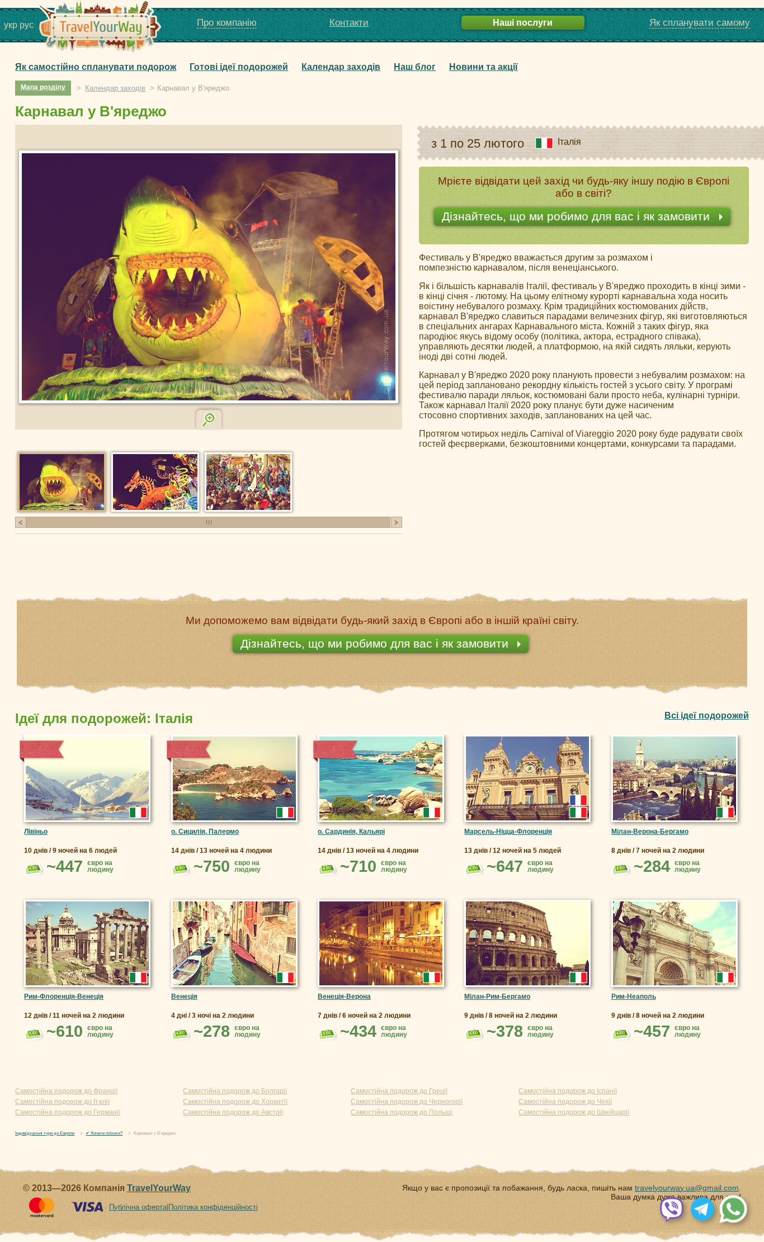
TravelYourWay (159, 1188)
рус (27, 25)
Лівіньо (36, 831)
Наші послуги (523, 22)
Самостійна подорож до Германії (67, 1112)
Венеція (184, 996)
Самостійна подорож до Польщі (401, 1112)
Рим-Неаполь (633, 996)
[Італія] (138, 812)
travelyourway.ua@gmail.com (687, 1187)
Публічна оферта (138, 1207)
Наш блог (415, 67)
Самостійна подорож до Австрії (233, 1112)
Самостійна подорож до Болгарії (235, 1091)
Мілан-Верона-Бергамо (649, 831)
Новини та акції (483, 67)
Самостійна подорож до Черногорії (407, 1102)
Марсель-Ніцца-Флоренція (508, 831)
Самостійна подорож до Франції (66, 1091)
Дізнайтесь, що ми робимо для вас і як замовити (577, 216)
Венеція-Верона (344, 996)
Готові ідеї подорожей (239, 67)
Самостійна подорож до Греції (399, 1091)
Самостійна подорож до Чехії (565, 1102)
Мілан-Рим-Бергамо (497, 996)
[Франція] (578, 800)
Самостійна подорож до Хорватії (235, 1102)
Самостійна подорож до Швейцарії (573, 1112)
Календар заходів (340, 67)
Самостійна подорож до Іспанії (567, 1091)
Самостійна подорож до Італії (62, 1102)
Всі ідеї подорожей (706, 715)
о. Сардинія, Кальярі (351, 831)
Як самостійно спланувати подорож (95, 67)
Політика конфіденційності (213, 1207)
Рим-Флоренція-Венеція (63, 996)
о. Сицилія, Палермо (205, 831)
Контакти (349, 22)
